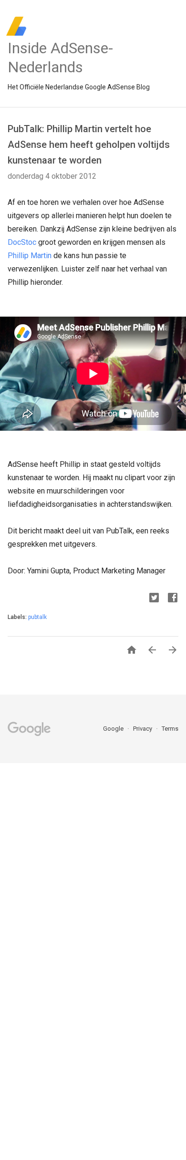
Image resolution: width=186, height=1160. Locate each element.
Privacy (143, 728)
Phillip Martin (30, 255)
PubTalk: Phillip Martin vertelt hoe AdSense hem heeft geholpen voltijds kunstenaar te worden (89, 144)
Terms (170, 728)
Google (114, 728)
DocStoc (22, 242)
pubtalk (37, 617)
